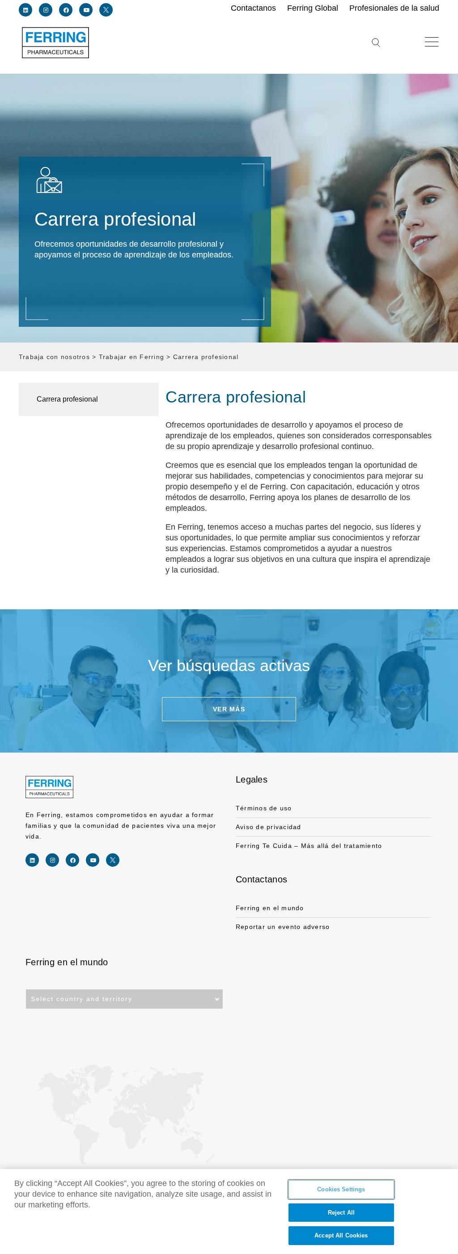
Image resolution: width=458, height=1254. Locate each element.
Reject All (341, 1212)
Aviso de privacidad (268, 826)
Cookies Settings (341, 1189)
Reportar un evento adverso (283, 926)
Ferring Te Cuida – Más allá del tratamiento (309, 845)
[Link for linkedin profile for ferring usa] (25, 10)
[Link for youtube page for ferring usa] (86, 10)
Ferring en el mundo (270, 908)
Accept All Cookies (341, 1235)
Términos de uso (264, 808)
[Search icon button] (375, 48)
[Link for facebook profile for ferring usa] (65, 10)
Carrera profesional (67, 399)
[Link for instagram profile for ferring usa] (45, 10)
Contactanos (261, 879)
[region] (229, 1211)
